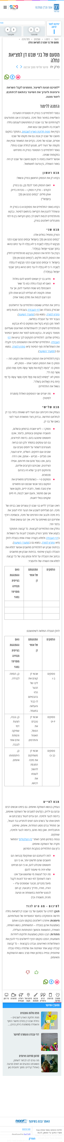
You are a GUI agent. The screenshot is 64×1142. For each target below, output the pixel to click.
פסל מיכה (25, 39)
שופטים (36, 39)
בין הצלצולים (25, 839)
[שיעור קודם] (21, 67)
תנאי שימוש (26, 1129)
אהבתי (36, 972)
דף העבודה (34, 309)
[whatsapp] (7, 77)
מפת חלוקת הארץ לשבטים (36, 131)
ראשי (56, 39)
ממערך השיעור (26, 314)
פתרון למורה (53, 314)
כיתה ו (47, 39)
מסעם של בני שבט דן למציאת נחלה (43, 42)
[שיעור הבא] (17, 67)
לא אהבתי (27, 972)
